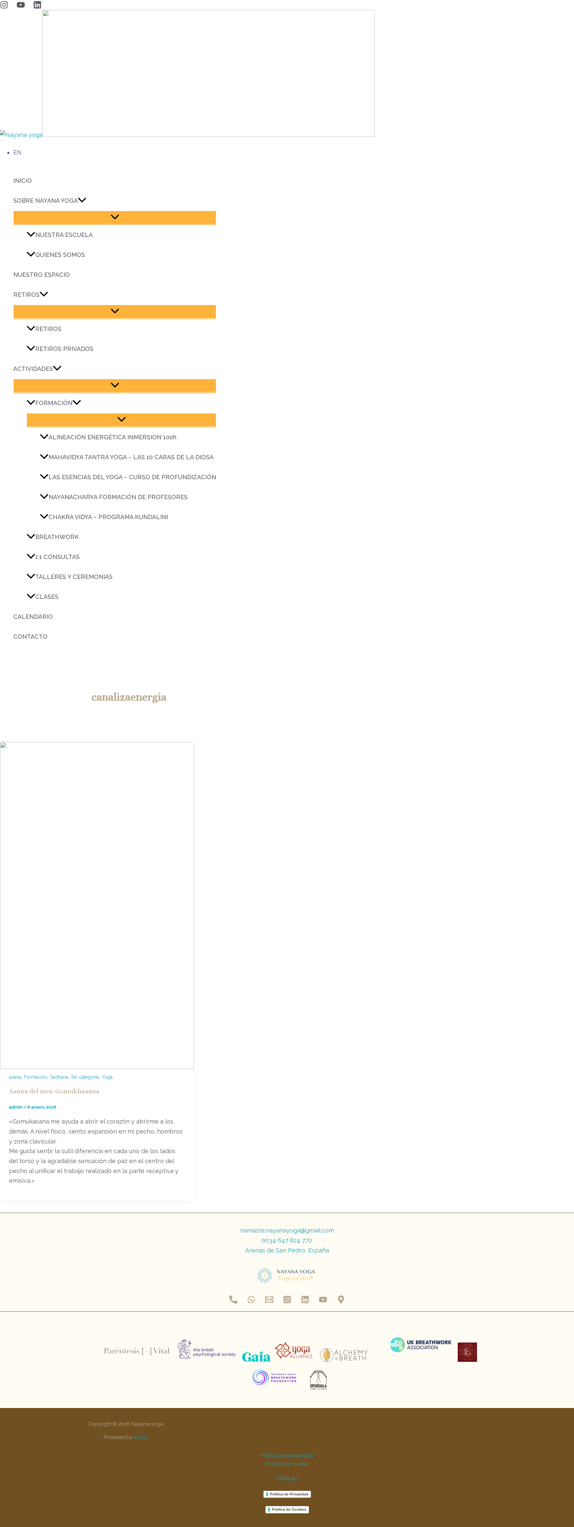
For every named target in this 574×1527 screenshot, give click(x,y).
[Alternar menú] (114, 217)
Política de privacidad (287, 1456)
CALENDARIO (33, 616)
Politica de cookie (287, 1464)
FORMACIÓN (53, 402)
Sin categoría (85, 1077)
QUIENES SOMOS (60, 254)
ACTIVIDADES (33, 368)
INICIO (22, 180)
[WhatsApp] (251, 1301)
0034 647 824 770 (287, 1240)
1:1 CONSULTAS (57, 556)
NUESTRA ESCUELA (64, 234)
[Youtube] (323, 1301)
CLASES (46, 596)
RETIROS (26, 294)
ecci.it (140, 1437)
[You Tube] (21, 6)
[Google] (341, 1301)
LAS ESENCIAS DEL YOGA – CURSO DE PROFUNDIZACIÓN (132, 477)
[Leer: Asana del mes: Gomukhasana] (97, 1066)
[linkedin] (37, 6)
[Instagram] (4, 6)
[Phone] (233, 1301)
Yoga (107, 1077)
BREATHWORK (57, 536)
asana (15, 1077)
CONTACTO (30, 636)
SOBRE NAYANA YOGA (45, 200)
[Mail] (269, 1301)
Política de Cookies (289, 1509)
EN (17, 152)
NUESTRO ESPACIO (41, 274)
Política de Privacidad (289, 1494)
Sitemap (287, 1478)
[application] (82, 201)
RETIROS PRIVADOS (64, 348)
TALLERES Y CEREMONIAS (74, 576)
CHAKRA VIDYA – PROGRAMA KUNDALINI (108, 516)
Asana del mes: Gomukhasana (54, 1091)
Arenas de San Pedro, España (287, 1250)
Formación (35, 1077)
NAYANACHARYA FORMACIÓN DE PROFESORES (118, 496)
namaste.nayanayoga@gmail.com (287, 1230)
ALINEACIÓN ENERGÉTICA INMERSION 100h (112, 437)
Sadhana (59, 1077)
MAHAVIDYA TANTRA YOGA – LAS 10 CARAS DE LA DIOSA (131, 457)
